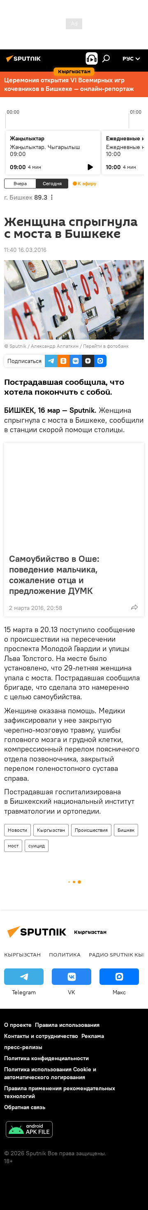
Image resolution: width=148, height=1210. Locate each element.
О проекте (18, 1024)
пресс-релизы (23, 1047)
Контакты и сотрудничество (41, 1036)
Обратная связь (24, 1107)
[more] (134, 607)
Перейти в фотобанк (106, 346)
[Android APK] (29, 1130)
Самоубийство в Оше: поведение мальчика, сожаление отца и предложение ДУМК (54, 574)
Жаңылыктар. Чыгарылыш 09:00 (45, 150)
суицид (36, 845)
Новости (17, 830)
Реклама (92, 1036)
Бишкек (126, 830)
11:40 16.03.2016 (25, 250)
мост (13, 845)
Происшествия (91, 830)
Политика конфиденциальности (46, 1058)
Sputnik (17, 346)
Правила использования (67, 1024)
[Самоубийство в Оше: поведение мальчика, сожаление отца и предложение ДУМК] (74, 495)
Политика (65, 954)
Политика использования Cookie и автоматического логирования (50, 1073)
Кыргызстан (51, 830)
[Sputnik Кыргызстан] (24, 61)
